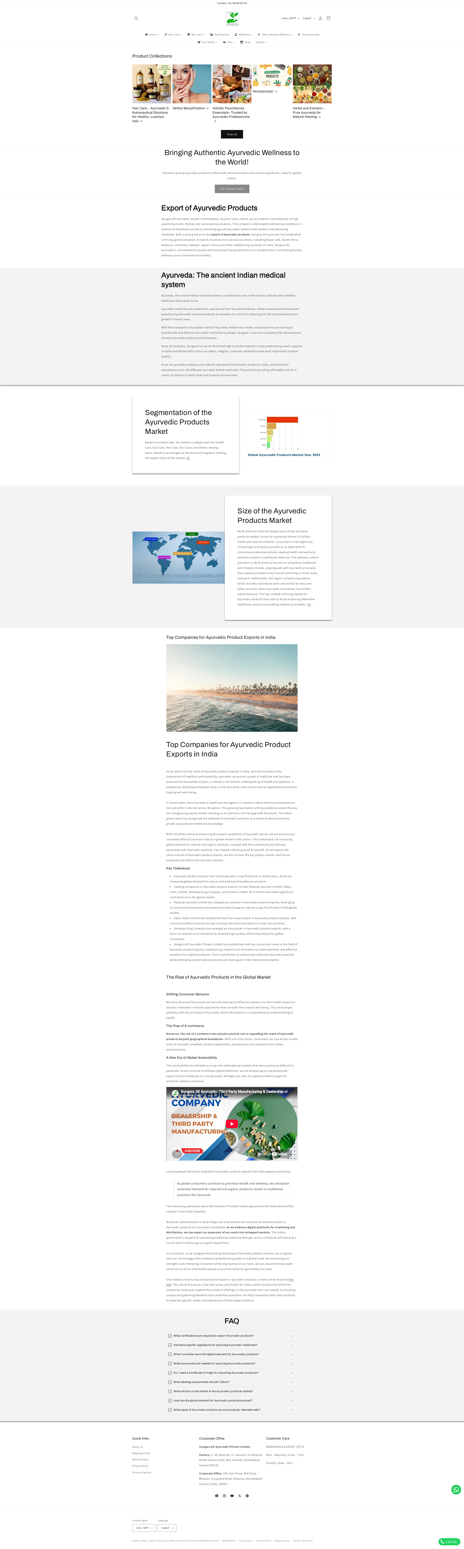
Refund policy (228, 1540)
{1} (188, 458)
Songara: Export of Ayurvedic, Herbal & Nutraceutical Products (170, 1540)
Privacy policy (245, 1540)
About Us (137, 1446)
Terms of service (263, 1540)
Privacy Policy (140, 1465)
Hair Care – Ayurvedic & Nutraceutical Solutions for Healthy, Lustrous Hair (150, 115)
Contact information (303, 1540)
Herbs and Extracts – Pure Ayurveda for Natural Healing (309, 113)
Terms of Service (141, 1472)
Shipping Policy (141, 1453)
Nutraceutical (263, 91)
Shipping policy (282, 1540)
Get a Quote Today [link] (232, 188)
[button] (136, 18)
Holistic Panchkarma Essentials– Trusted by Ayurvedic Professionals (231, 113)
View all (232, 134)
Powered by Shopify (209, 1540)
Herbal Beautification (189, 108)
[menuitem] (151, 34)
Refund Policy (140, 1459)
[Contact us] (456, 1490)
